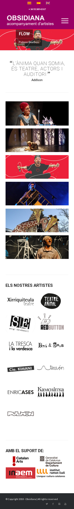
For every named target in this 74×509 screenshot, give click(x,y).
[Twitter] (47, 504)
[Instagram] (59, 504)
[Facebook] (53, 504)
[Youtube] (65, 504)
